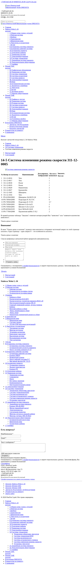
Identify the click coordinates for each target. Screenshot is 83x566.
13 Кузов (13, 89)
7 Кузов (12, 45)
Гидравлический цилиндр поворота (23, 348)
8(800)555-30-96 (20, 2)
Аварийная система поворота (20, 404)
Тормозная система (17, 375)
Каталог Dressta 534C (13, 486)
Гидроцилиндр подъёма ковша (21, 293)
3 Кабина (13, 37)
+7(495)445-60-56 (7, 2)
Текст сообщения (8, 442)
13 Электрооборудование (19, 56)
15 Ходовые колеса (16, 91)
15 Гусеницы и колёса (18, 119)
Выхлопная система (17, 336)
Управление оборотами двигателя (22, 390)
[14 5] (20, 169)
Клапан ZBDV (15, 355)
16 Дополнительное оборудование (22, 62)
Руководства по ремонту (14, 130)
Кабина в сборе (15, 297)
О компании (9, 132)
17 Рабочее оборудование (19, 93)
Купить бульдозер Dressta (19, 126)
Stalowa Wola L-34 (11, 30)
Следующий (9, 155)
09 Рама (12, 82)
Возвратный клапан (17, 357)
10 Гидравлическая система (20, 84)
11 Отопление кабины (18, 52)
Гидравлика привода (17, 365)
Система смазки (15, 322)
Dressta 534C (9, 67)
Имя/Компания (7, 434)
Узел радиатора (15, 340)
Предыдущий (10, 153)
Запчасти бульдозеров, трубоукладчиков (20, 490)
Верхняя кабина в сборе (18, 309)
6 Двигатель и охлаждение (19, 43)
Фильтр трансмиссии (17, 367)
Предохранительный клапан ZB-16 (22, 303)
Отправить (5, 455)
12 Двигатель (14, 87)
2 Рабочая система (16, 35)
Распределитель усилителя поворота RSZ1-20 (26, 301)
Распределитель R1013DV (19, 299)
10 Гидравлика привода (18, 50)
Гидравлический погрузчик (20, 420)
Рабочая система (16, 289)
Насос (12, 379)
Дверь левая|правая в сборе (20, 311)
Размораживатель (16, 383)
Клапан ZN (14, 369)
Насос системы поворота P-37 (21, 350)
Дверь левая (14, 313)
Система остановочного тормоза (22, 396)
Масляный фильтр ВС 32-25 (20, 361)
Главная (8, 27)
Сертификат (5, 463)
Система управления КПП (19, 392)
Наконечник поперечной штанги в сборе (25, 315)
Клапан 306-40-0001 (17, 406)
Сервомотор (14, 377)
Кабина (12, 307)
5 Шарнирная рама (16, 41)
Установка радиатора (17, 332)
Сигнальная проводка (18, 412)
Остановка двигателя (17, 400)
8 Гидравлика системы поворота (21, 47)
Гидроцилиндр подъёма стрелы (21, 291)
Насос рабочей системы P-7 (20, 359)
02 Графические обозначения (20, 70)
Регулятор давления (17, 381)
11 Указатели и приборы (18, 86)
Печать (3, 271)
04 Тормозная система (18, 72)
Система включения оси (18, 394)
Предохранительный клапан (20, 385)
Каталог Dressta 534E (13, 488)
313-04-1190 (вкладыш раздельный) (23, 324)
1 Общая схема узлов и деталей (21, 33)
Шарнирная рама (16, 320)
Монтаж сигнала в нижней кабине (22, 414)
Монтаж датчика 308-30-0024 (20, 416)
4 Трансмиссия (15, 39)
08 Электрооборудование (19, 80)
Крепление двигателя (17, 334)
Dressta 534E (9, 96)
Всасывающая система (18, 338)
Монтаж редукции (16, 330)
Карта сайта (9, 494)
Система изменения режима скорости (23, 398)
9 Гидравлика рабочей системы (21, 49)
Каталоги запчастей (17, 128)
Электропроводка (16, 410)
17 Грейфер (14, 64)
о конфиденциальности (30, 266)
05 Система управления (18, 74)
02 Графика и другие (17, 99)
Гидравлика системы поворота (21, 346)
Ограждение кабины (17, 424)
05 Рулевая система (17, 103)
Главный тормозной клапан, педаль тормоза (26, 305)
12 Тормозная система (18, 54)
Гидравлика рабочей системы (20, 353)
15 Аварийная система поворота (21, 60)
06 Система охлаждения (18, 76)
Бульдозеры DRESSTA (13, 123)
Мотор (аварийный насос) (19, 408)
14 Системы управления (18, 58)
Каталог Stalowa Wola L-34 (15, 484)
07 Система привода (17, 78)
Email (3, 438)
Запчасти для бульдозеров (19, 124)
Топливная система (17, 328)
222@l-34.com (31, 2)
